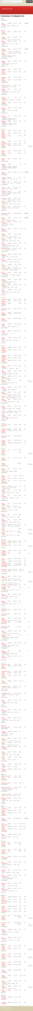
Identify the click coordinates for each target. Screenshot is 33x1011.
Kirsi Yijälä (4, 794)
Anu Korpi (4, 915)
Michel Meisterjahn (4, 635)
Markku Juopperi (4, 70)
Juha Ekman (3, 453)
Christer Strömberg (4, 356)
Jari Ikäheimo (4, 377)
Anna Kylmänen (4, 954)
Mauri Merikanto (4, 229)
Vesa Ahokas (3, 406)
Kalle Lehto (4, 620)
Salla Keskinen (4, 949)
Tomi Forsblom (4, 562)
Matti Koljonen (4, 146)
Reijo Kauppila (4, 72)
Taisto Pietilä (3, 131)
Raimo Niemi (3, 151)
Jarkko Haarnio (3, 304)
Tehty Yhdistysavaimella (6, 1007)
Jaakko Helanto (3, 431)
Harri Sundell (3, 218)
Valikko (30, 1)
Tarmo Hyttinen (4, 441)
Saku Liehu (4, 545)
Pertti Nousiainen (4, 222)
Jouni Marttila (3, 619)
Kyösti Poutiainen (4, 90)
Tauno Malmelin (4, 235)
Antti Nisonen (4, 559)
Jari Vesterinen (4, 244)
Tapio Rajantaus (4, 366)
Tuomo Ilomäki (3, 32)
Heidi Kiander (3, 897)
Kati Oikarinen (4, 778)
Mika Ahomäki (4, 479)
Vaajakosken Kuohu (7, 8)
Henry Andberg (4, 450)
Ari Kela (3, 396)
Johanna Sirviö (4, 884)
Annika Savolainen (4, 732)
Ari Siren (4, 181)
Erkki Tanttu (4, 248)
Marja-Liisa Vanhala (4, 799)
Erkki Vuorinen (4, 42)
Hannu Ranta (3, 324)
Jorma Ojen (4, 213)
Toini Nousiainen (4, 710)
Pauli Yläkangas (4, 202)
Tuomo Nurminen (4, 543)
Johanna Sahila (4, 870)
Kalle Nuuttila (3, 673)
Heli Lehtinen (4, 827)
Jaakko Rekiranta (4, 103)
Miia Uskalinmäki (4, 857)
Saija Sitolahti (3, 813)
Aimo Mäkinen (4, 313)
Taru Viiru (4, 842)
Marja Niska (4, 776)
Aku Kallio (4, 541)
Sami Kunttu (4, 563)
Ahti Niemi (4, 177)
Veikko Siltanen (4, 62)
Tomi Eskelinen (4, 631)
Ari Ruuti (4, 486)
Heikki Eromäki (4, 136)
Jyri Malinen (4, 686)
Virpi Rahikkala (4, 811)
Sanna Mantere (4, 845)
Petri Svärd (4, 424)
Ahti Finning (4, 143)
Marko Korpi (4, 664)
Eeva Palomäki (4, 739)
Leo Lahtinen (4, 239)
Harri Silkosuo (4, 142)
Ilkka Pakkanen (4, 371)
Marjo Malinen (3, 946)
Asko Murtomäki (4, 481)
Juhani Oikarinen (4, 37)
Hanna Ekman (3, 918)
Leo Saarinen (4, 24)
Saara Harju (4, 901)
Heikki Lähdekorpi (4, 350)
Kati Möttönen (4, 930)
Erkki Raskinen (4, 134)
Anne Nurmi (4, 727)
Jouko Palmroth (4, 381)
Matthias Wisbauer (4, 554)
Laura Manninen (4, 819)
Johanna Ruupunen (4, 997)
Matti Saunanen (4, 577)
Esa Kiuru (4, 198)
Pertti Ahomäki (4, 173)
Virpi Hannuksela (4, 808)
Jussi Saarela (3, 666)
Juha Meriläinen (4, 301)
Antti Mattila (4, 565)
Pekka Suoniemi (4, 348)
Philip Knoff (4, 622)
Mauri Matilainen (4, 255)
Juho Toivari (4, 609)
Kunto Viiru (4, 85)
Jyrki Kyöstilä (3, 388)
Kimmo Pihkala (3, 464)
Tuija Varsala (3, 743)
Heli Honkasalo (4, 900)
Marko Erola (4, 429)
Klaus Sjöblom (4, 319)
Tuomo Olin (4, 299)
